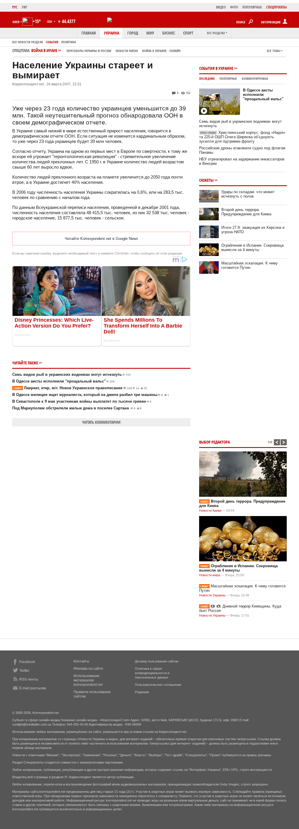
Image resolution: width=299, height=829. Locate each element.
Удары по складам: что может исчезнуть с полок (247, 194)
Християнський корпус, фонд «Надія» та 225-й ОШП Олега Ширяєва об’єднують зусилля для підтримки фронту (242, 136)
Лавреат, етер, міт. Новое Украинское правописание (80, 388)
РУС (15, 7)
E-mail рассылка (32, 688)
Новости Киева (210, 510)
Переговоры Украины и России (89, 51)
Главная (88, 33)
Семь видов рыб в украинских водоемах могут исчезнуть (71, 374)
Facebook (27, 662)
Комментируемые (255, 78)
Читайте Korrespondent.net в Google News (101, 238)
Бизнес (168, 33)
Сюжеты (206, 180)
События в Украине (216, 68)
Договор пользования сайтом (156, 661)
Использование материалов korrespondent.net (88, 680)
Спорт (188, 33)
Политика (68, 42)
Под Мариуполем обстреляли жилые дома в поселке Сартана (77, 408)
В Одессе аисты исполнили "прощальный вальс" (63, 381)
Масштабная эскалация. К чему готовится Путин (249, 265)
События (52, 42)
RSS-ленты (28, 679)
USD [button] (50, 21)
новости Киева (127, 51)
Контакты (81, 661)
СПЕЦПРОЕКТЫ (276, 7)
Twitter (24, 671)
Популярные (228, 78)
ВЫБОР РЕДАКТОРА (214, 442)
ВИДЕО (221, 7)
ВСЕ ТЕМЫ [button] (273, 51)
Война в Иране (105, 50)
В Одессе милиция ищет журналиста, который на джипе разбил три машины (90, 394)
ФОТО (234, 7)
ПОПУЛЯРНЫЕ (252, 7)
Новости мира (209, 575)
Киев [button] (16, 22)
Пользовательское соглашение (158, 684)
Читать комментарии (101, 422)
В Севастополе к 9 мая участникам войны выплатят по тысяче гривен (82, 401)
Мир (150, 33)
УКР (24, 7)
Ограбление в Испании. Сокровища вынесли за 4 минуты (252, 247)
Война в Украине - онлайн (161, 51)
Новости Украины (212, 595)
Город (132, 33)
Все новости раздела (27, 42)
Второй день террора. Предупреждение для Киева (246, 211)
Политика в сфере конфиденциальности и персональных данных (152, 673)
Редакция (142, 692)
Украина (111, 33)
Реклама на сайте (88, 669)
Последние (207, 78)
